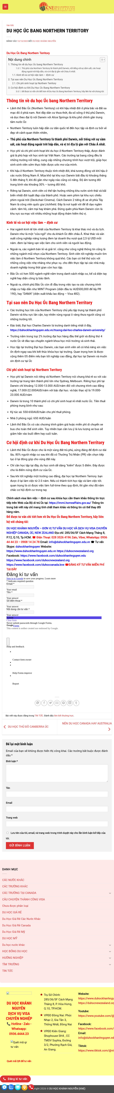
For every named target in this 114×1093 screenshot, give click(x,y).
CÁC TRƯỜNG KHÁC (15, 886)
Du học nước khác (13, 945)
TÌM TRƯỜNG (10, 964)
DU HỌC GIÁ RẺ (12, 912)
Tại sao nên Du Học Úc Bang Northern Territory (37, 79)
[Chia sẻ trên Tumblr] (76, 703)
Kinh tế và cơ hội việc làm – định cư (35, 75)
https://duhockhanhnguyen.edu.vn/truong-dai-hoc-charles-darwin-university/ (57, 330)
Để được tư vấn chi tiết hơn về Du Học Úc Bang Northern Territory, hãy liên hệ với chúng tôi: (63, 91)
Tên (8, 787)
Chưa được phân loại (15, 906)
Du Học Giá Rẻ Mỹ (13, 931)
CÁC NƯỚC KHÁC (13, 880)
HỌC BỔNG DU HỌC (14, 951)
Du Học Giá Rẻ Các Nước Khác (21, 919)
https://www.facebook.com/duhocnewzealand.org (38, 560)
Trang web (12, 817)
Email (9, 802)
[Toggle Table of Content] (101, 59)
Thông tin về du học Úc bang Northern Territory (37, 64)
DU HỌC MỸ (9, 938)
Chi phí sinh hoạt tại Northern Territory (36, 83)
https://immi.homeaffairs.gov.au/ (70, 503)
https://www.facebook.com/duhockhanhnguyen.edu (53, 555)
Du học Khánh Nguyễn (44, 41)
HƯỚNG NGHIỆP (12, 957)
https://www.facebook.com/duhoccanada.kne (35, 564)
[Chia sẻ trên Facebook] (44, 703)
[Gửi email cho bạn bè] (57, 703)
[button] (5, 7)
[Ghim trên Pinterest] (63, 703)
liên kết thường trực (63, 715)
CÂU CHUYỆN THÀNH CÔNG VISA (23, 899)
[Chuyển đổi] (110, 893)
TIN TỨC (7, 971)
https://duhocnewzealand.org (75, 551)
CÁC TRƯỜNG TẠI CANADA (19, 893)
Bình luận (12, 761)
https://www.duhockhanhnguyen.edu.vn (31, 551)
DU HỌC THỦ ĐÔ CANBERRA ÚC (27, 727)
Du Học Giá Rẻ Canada (16, 925)
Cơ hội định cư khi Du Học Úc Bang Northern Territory (40, 87)
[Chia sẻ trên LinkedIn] (70, 703)
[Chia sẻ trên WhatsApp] (38, 703)
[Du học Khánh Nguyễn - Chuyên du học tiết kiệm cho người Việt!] (57, 6)
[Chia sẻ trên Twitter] (51, 703)
